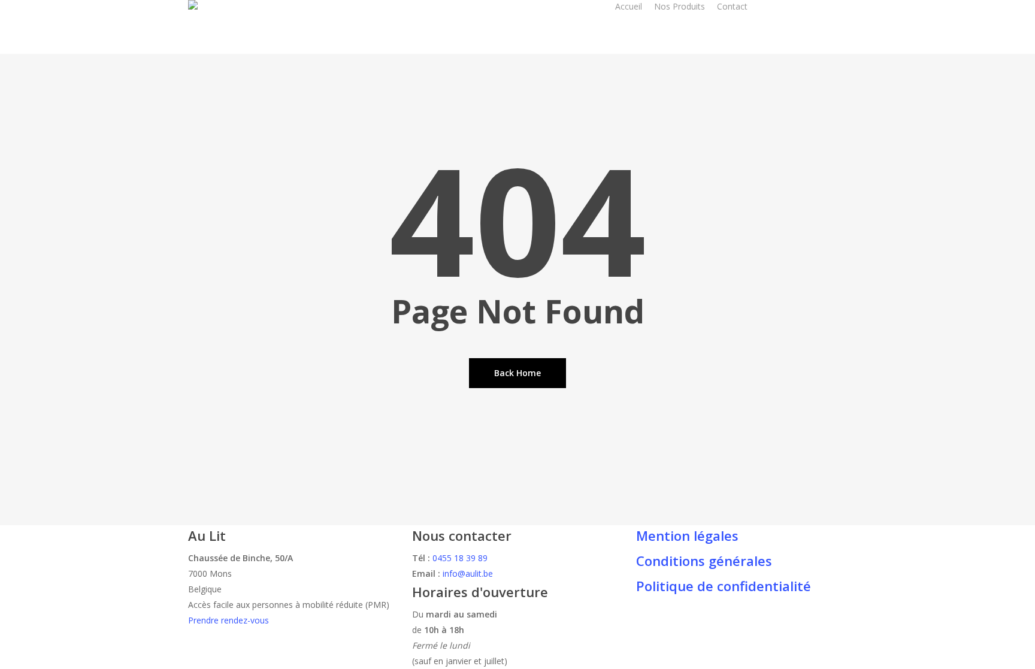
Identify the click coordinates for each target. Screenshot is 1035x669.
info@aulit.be (468, 573)
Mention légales (687, 535)
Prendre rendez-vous (228, 620)
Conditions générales (704, 561)
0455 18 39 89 (460, 558)
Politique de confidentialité (723, 586)
